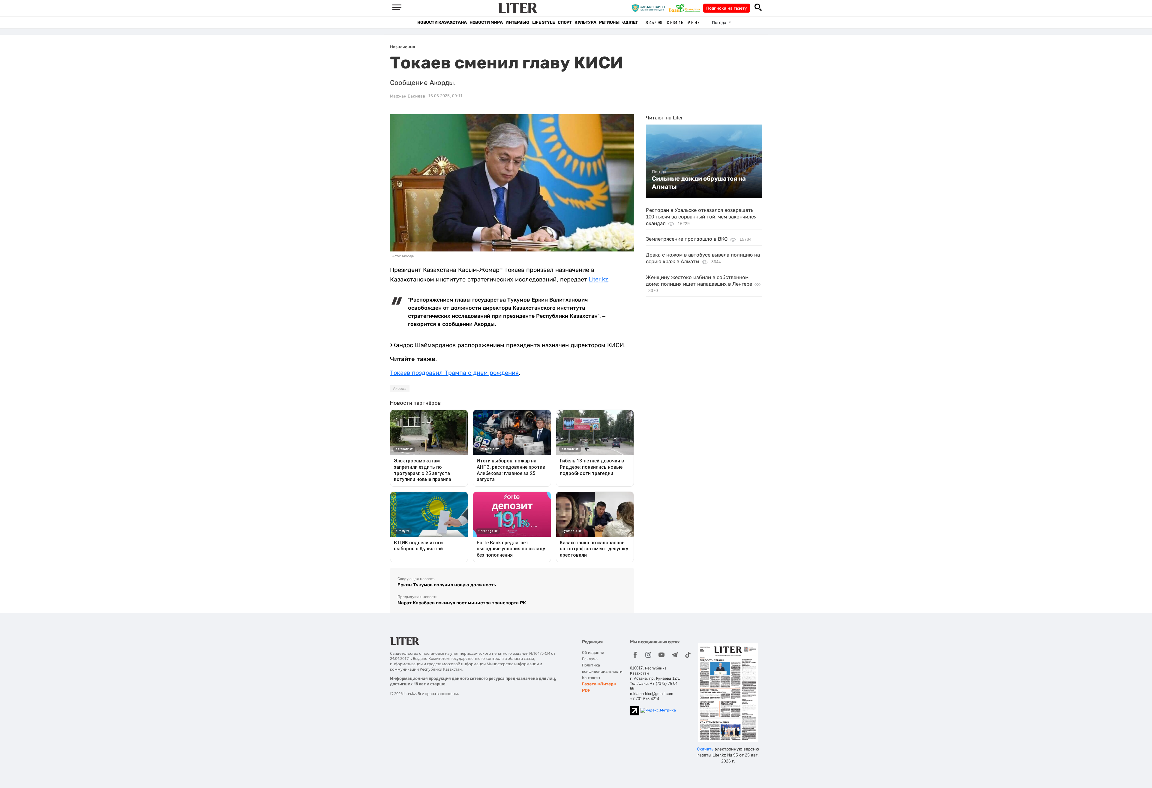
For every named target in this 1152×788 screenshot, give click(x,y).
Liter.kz (598, 279)
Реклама (590, 659)
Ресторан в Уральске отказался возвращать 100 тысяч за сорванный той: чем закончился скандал (701, 216)
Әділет (630, 22)
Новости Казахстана (441, 22)
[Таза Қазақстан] (686, 7)
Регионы (609, 22)
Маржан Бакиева (407, 96)
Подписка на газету (726, 8)
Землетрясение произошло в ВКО (687, 239)
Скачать (705, 749)
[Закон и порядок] (649, 7)
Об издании (593, 652)
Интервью (517, 22)
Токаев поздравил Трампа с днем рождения (454, 372)
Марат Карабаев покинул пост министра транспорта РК (462, 602)
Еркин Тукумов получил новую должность (447, 584)
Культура (585, 22)
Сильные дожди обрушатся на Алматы (699, 182)
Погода (659, 171)
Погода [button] (720, 22)
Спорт (565, 22)
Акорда (399, 388)
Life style (543, 22)
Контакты (591, 677)
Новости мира (486, 22)
